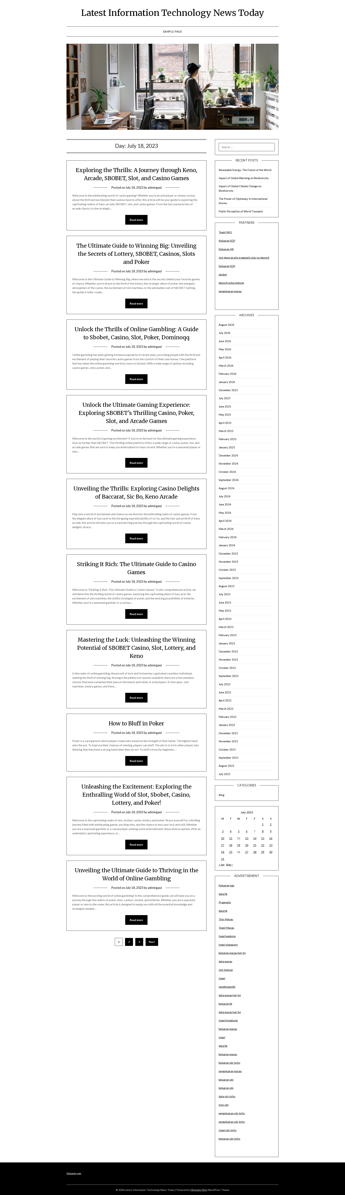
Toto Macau (226, 919)
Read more (136, 219)
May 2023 (225, 610)
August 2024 (226, 488)
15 (262, 838)
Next (152, 941)
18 (230, 845)
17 (222, 845)
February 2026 (227, 373)
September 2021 (228, 757)
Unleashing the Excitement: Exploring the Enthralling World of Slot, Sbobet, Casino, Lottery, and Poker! (136, 794)
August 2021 (226, 765)
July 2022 (224, 684)
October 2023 (227, 569)
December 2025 (228, 390)
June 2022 (225, 692)
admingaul (155, 187)
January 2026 (227, 382)
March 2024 (226, 528)
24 (222, 852)
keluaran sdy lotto (229, 1138)
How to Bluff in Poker (136, 723)
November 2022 (228, 659)
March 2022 (226, 708)
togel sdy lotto (227, 1130)
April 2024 (225, 520)
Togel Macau (226, 927)
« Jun (221, 864)
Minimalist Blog (198, 1189)
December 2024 (228, 455)
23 (270, 845)
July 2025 (224, 398)
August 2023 (226, 586)
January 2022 (227, 724)
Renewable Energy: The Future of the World (245, 170)
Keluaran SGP (227, 240)
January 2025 (227, 447)
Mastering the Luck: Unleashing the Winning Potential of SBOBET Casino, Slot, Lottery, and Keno (136, 647)
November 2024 (228, 463)
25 (230, 852)
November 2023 (228, 561)
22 (262, 845)
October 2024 (227, 471)
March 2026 (226, 365)
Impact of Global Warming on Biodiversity (244, 178)
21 (254, 845)
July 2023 (224, 594)
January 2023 (227, 643)
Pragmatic (225, 902)
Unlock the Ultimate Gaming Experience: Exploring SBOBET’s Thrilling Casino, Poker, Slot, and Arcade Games (136, 412)
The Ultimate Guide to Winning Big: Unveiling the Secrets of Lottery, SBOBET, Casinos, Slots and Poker (136, 253)
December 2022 (228, 651)
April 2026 (225, 357)
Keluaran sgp (226, 885)
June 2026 (225, 341)
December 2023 (228, 553)
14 (254, 838)
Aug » (229, 864)
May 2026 (225, 349)
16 (270, 838)
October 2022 (227, 667)
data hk (223, 893)
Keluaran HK (226, 249)
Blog (221, 794)
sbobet (223, 274)
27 (246, 852)
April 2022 (225, 700)
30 (270, 852)
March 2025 (226, 431)
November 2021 (228, 741)
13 (246, 838)
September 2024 (228, 479)
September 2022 (228, 676)
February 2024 (227, 537)
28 (254, 852)
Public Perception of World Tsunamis (241, 211)
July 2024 (224, 496)
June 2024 (225, 504)
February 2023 (227, 635)
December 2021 (228, 733)
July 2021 (224, 774)
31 (222, 859)
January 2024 (227, 545)
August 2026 (226, 324)
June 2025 (225, 406)
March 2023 (226, 627)
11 (230, 838)
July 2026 (224, 332)
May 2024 (225, 512)
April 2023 (225, 618)
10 (222, 838)
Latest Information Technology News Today (172, 12)
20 (246, 845)
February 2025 (227, 439)
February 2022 (227, 716)
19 (238, 845)
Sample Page (172, 31)
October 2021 (227, 749)
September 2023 (228, 578)
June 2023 (225, 602)
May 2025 (225, 414)
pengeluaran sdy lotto (232, 1121)
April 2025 (225, 422)
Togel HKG (225, 232)
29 (262, 852)
